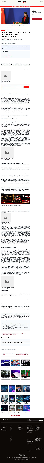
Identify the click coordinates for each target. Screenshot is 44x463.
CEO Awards (28, 431)
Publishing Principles (37, 439)
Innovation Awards (29, 444)
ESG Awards (28, 442)
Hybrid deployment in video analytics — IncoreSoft (9, 334)
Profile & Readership (3, 427)
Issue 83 (10, 427)
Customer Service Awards (29, 432)
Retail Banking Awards (37, 449)
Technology (3, 30)
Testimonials (19, 429)
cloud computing (13, 43)
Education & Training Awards (30, 440)
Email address (29, 419)
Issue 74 (10, 437)
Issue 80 (10, 430)
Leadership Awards (37, 426)
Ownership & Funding (37, 440)
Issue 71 (10, 440)
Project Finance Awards (37, 429)
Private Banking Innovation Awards (39, 448)
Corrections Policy (37, 441)
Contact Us (2, 428)
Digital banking (9, 43)
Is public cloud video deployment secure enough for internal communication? (13, 342)
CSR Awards (28, 433)
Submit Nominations (20, 428)
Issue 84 (10, 426)
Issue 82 (10, 428)
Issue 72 (10, 439)
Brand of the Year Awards (29, 426)
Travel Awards (36, 437)
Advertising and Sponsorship (4, 426)
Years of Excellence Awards (38, 438)
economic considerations (19, 101)
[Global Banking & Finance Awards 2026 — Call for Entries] (15, 199)
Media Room (19, 430)
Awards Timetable (20, 426)
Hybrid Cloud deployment (5, 140)
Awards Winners (20, 427)
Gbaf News (6, 38)
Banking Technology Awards (30, 430)
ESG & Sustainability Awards (30, 441)
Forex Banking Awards (29, 443)
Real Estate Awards (37, 428)
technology (3, 43)
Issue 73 (10, 438)
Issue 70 (10, 441)
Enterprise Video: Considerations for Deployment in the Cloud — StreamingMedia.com (14, 333)
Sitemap (27, 459)
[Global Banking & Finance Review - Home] (22, 2)
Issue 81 (10, 429)
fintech (5, 43)
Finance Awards (28, 451)
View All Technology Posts (15, 415)
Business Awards (28, 427)
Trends (22, 5)
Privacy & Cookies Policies (4, 430)
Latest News (2, 429)
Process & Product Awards (38, 430)
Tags (28, 459)
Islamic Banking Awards (37, 427)
